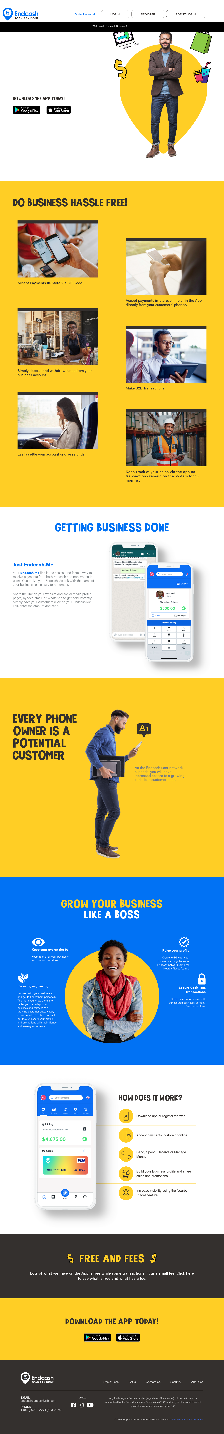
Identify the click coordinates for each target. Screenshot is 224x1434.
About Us (197, 1381)
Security (175, 1381)
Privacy (176, 1420)
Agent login (186, 14)
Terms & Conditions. (192, 1420)
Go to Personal (85, 14)
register (148, 14)
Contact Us (153, 1381)
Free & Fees (111, 1381)
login (115, 14)
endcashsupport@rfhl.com (38, 1401)
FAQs (132, 1381)
